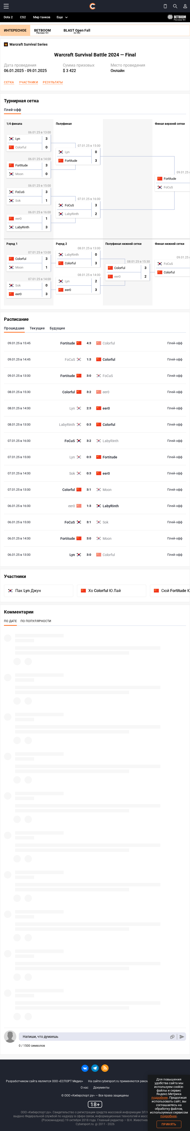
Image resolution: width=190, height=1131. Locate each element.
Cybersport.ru (85, 1124)
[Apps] (165, 6)
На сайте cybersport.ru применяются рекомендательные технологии (136, 1081)
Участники (28, 82)
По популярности (36, 621)
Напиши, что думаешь (40, 1037)
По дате (10, 621)
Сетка (9, 82)
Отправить (182, 1037)
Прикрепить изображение (172, 1037)
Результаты (53, 82)
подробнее (159, 1097)
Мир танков (41, 17)
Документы (101, 1087)
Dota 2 (8, 17)
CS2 (23, 17)
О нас (84, 1087)
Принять (169, 1124)
